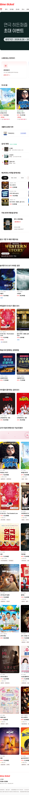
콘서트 (17, 9)
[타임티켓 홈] (7, 4)
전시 (23, 9)
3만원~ (22, 178)
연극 (6, 9)
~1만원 (4, 178)
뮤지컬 (11, 9)
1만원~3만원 (14, 178)
